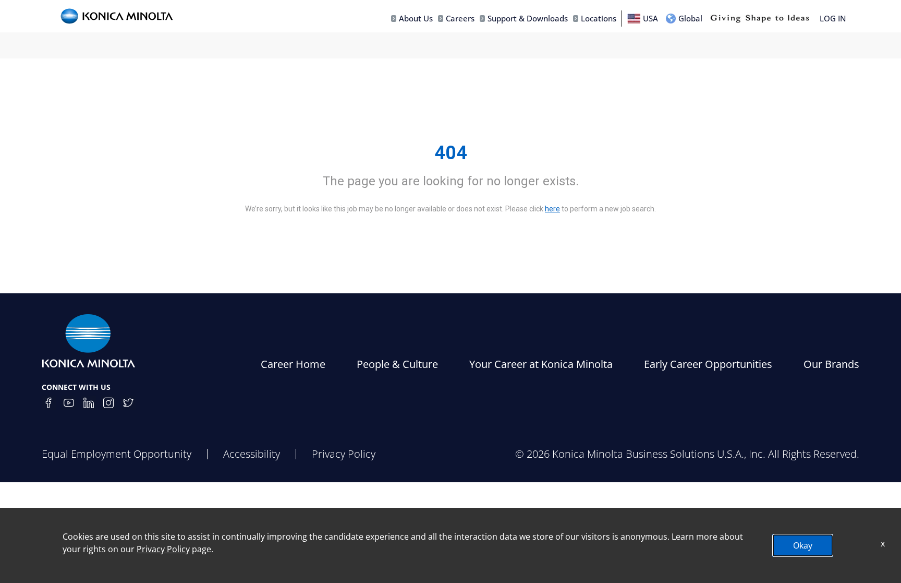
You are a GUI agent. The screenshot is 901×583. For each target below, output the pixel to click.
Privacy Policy (343, 454)
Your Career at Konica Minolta (541, 364)
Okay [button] (802, 545)
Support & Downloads (528, 18)
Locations (598, 18)
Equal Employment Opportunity (116, 454)
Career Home (293, 364)
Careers (460, 18)
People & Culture (397, 364)
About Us (416, 18)
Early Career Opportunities (708, 364)
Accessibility (251, 454)
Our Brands (831, 364)
